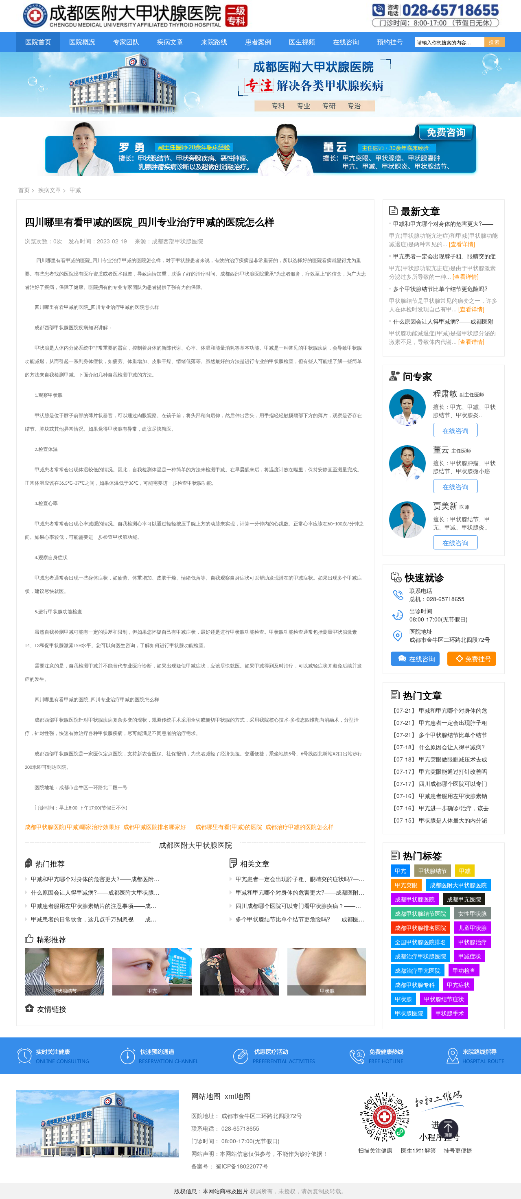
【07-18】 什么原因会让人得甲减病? (438, 747)
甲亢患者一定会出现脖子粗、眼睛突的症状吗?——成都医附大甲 (317, 879)
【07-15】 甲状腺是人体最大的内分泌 (439, 820)
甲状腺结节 (432, 870)
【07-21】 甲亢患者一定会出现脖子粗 (439, 722)
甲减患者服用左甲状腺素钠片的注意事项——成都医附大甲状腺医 (113, 905)
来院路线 (214, 41)
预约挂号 (390, 41)
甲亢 (400, 870)
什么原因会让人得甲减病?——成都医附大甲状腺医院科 (443, 321)
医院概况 (82, 41)
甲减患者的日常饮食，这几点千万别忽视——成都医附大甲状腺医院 (116, 919)
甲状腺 (403, 999)
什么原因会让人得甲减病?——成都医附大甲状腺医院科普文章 (109, 892)
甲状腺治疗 (472, 942)
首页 (24, 190)
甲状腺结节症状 (444, 999)
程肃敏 (445, 393)
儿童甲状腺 (472, 927)
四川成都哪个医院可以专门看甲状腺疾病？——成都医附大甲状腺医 (321, 905)
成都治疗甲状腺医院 (420, 956)
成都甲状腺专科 (415, 984)
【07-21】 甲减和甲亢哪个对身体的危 (439, 710)
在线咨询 (346, 41)
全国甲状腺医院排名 (420, 942)
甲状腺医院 (409, 1013)
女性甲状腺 (472, 913)
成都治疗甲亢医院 (417, 970)
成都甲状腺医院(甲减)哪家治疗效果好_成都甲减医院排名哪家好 (105, 827)
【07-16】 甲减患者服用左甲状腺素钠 (439, 796)
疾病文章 (170, 41)
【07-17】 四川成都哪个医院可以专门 (439, 783)
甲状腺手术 (450, 1013)
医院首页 (38, 41)
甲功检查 (464, 970)
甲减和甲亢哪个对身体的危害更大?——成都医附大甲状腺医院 (109, 879)
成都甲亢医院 (464, 899)
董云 (441, 449)
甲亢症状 (458, 984)
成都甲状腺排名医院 (420, 927)
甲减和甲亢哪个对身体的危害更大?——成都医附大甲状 (443, 223)
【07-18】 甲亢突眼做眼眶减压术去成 (439, 759)
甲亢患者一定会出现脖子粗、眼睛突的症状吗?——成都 (444, 256)
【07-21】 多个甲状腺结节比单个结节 (439, 735)
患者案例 (258, 41)
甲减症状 (469, 956)
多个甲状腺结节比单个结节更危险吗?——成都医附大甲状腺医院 (317, 919)
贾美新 (445, 505)
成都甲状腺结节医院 (420, 913)
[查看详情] (462, 244)
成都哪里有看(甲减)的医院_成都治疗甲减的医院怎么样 (264, 827)
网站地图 (206, 1095)
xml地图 (238, 1095)
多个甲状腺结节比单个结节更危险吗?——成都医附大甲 (440, 288)
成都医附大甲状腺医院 (458, 885)
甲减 (75, 190)
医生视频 (302, 41)
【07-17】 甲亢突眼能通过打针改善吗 (439, 771)
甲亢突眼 (406, 885)
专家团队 (126, 41)
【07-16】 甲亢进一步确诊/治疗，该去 (440, 808)
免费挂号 (478, 658)
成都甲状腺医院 (415, 899)
